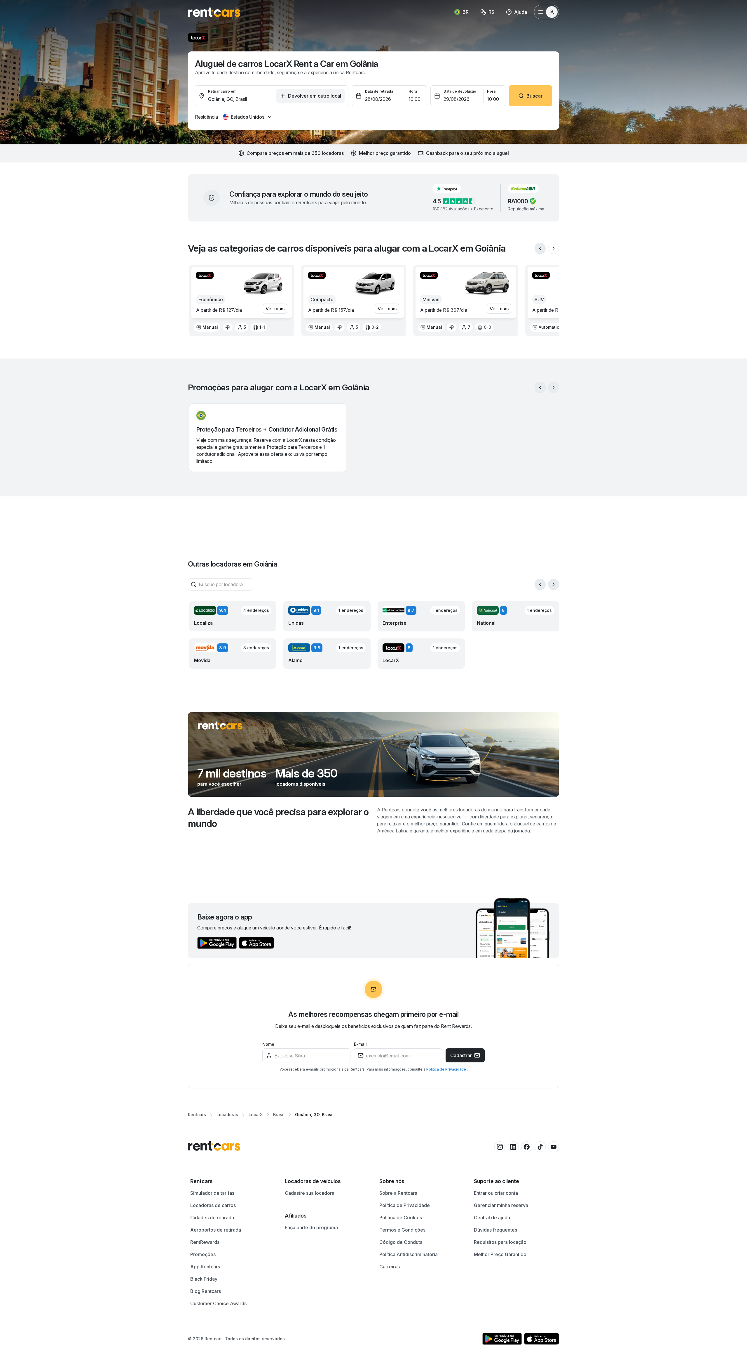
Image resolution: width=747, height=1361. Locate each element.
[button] (451, 188)
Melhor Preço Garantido (500, 1254)
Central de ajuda (492, 1217)
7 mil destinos (231, 773)
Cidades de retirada (212, 1217)
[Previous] (540, 248)
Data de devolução (460, 91)
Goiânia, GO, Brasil (314, 1114)
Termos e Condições (402, 1230)
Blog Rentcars (205, 1291)
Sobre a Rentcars (398, 1193)
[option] (207, 327)
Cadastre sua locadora (309, 1193)
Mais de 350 (306, 773)
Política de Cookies (400, 1217)
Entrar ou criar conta (496, 1193)
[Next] (553, 248)
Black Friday (203, 1279)
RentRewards (204, 1242)
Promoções (203, 1254)
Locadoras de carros (213, 1205)
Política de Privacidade (446, 1069)
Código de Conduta (401, 1242)
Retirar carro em (222, 91)
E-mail (360, 1044)
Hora (413, 91)
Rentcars (197, 1114)
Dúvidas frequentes (495, 1230)
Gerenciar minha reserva (501, 1205)
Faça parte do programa (311, 1227)
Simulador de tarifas (212, 1193)
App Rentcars (205, 1267)
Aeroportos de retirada (215, 1230)
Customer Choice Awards (218, 1303)
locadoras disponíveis (300, 784)
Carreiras (389, 1267)
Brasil (279, 1114)
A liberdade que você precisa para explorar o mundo (278, 817)
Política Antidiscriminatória (408, 1254)
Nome (268, 1044)
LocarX (256, 1114)
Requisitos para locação (500, 1242)
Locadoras (227, 1114)
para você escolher (219, 784)
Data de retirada (379, 91)
